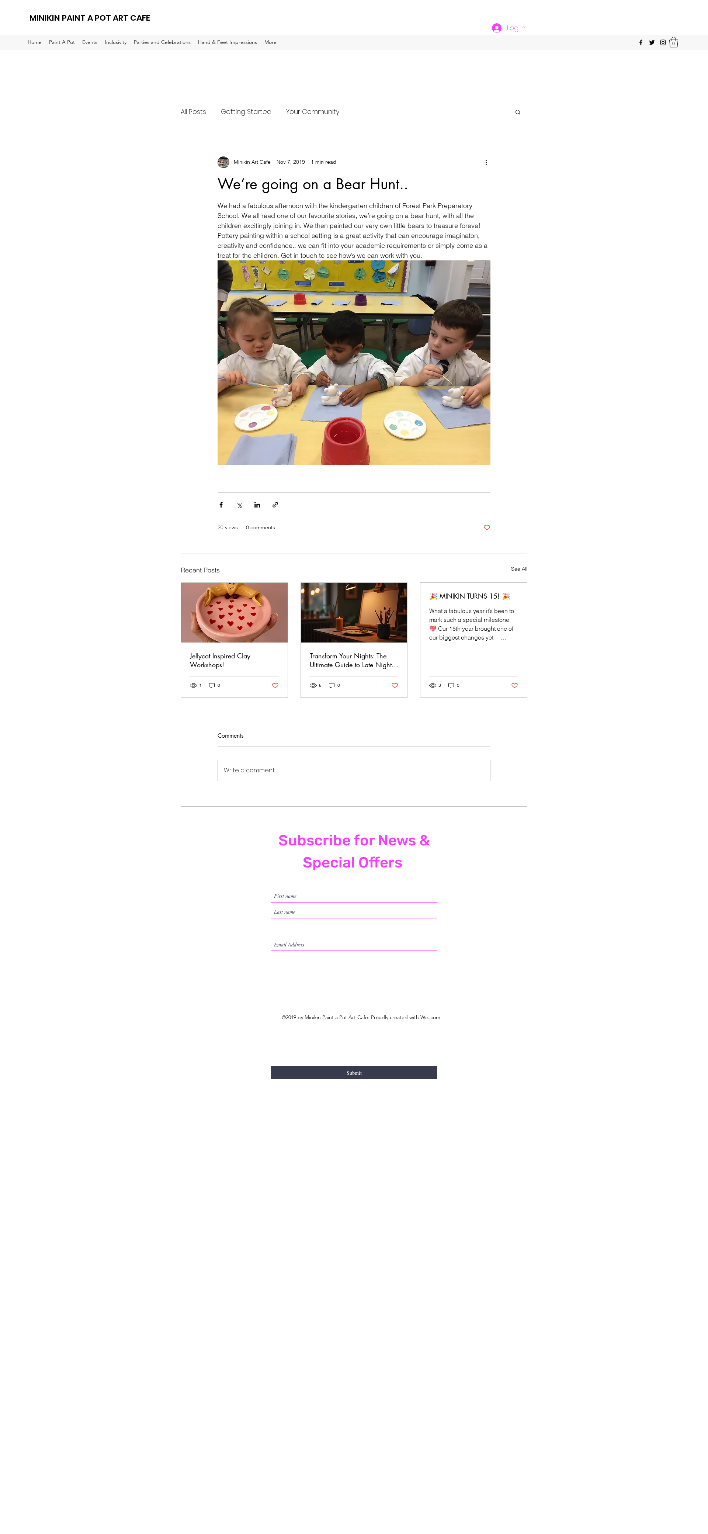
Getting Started (246, 111)
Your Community (312, 111)
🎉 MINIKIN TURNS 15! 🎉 (469, 596)
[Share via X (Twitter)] (239, 504)
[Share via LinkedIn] (257, 504)
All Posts (193, 111)
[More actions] (486, 162)
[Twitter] (652, 42)
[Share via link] (275, 504)
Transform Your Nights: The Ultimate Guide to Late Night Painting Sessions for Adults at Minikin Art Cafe (353, 660)
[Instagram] (663, 42)
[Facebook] (641, 42)
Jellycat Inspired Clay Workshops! (220, 660)
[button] (673, 42)
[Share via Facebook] (221, 504)
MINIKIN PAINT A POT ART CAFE (90, 18)
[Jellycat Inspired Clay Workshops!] (234, 613)
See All (519, 568)
